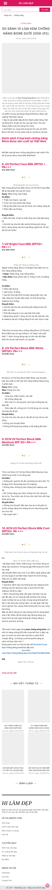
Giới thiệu (6, 823)
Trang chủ (8, 15)
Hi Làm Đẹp (26, 3)
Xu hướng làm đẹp (9, 852)
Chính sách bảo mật (10, 827)
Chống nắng (19, 15)
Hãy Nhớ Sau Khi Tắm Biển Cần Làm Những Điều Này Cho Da (39, 769)
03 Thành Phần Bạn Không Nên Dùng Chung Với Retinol (39, 727)
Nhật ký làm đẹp (8, 856)
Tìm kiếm (44, 10)
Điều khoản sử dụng (10, 831)
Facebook (6, 873)
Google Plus (7, 880)
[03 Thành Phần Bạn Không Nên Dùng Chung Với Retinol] (39, 706)
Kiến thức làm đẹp (9, 848)
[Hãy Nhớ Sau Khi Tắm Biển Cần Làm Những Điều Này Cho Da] (39, 748)
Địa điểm (5, 859)
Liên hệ (5, 834)
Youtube (5, 877)
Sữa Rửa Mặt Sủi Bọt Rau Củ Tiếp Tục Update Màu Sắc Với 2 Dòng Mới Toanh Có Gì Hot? (13, 769)
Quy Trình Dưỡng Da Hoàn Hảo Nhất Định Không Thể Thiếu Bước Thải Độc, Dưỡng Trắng (13, 727)
